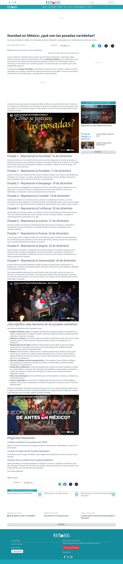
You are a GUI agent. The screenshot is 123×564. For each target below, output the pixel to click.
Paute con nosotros (16, 544)
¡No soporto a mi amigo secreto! (56, 516)
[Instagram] (15, 2)
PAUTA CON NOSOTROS (71, 548)
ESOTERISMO (52, 7)
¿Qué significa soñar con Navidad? (22, 516)
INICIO (45, 7)
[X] (12, 2)
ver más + (98, 152)
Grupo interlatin (15, 547)
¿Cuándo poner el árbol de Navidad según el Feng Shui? (98, 517)
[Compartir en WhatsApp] (93, 46)
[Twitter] (68, 556)
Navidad (15, 478)
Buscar (111, 2)
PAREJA (60, 7)
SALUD (70, 7)
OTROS (89, 7)
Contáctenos (17, 551)
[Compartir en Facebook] (99, 46)
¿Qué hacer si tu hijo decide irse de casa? (96, 125)
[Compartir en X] (106, 46)
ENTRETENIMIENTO (80, 7)
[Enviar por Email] (112, 46)
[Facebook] (9, 2)
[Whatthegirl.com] (12, 7)
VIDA (65, 7)
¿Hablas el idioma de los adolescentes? (103, 144)
